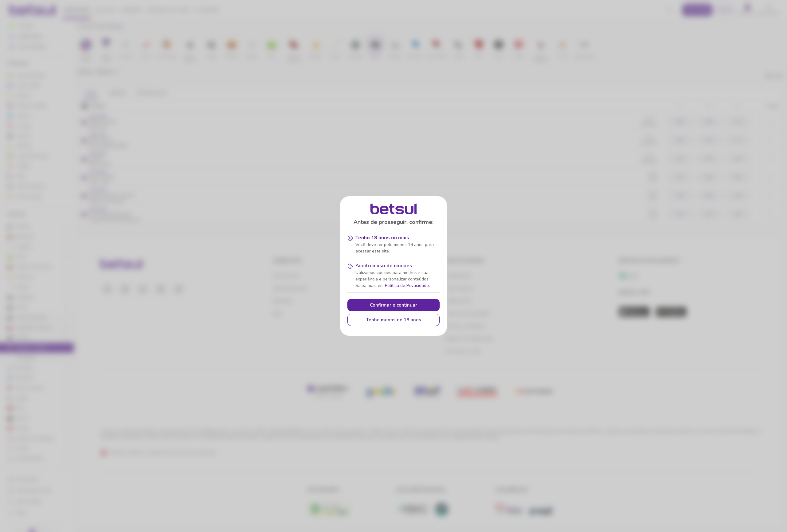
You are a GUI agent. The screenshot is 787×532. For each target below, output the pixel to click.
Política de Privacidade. (407, 285)
